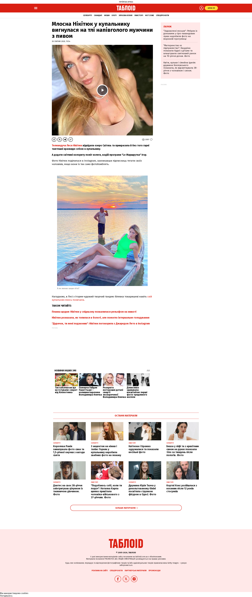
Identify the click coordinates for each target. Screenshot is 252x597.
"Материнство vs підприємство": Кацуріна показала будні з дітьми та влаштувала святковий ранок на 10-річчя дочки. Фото (179, 51)
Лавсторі (138, 15)
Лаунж (167, 26)
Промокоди (154, 570)
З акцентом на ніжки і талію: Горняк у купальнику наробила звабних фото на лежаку (106, 451)
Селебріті (87, 15)
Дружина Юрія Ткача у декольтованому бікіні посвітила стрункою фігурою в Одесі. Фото (142, 490)
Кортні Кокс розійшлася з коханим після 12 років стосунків (181, 488)
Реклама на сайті (100, 570)
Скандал (98, 15)
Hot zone (149, 15)
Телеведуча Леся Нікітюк (67, 145)
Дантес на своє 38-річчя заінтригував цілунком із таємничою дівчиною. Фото (68, 490)
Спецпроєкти (162, 15)
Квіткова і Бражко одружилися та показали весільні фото (144, 449)
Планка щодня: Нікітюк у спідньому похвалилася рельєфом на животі (94, 311)
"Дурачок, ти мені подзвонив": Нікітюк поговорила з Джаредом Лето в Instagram (101, 323)
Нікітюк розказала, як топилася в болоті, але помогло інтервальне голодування (100, 317)
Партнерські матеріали (135, 570)
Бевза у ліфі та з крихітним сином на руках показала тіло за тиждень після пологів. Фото (182, 451)
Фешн (107, 15)
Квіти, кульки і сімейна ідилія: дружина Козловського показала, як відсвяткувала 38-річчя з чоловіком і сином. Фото (180, 68)
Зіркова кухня (125, 15)
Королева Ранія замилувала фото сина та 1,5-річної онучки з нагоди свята (69, 451)
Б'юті (114, 15)
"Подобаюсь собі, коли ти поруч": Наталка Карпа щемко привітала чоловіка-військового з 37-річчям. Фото (106, 491)
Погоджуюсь (6, 596)
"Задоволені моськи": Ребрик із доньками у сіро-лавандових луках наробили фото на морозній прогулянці (180, 35)
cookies (24, 593)
